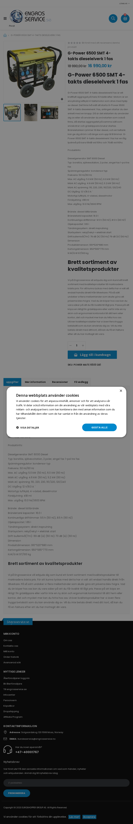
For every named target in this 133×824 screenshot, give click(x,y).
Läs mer (32, 418)
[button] (27, 427)
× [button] (120, 390)
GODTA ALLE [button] (99, 427)
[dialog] (66, 412)
